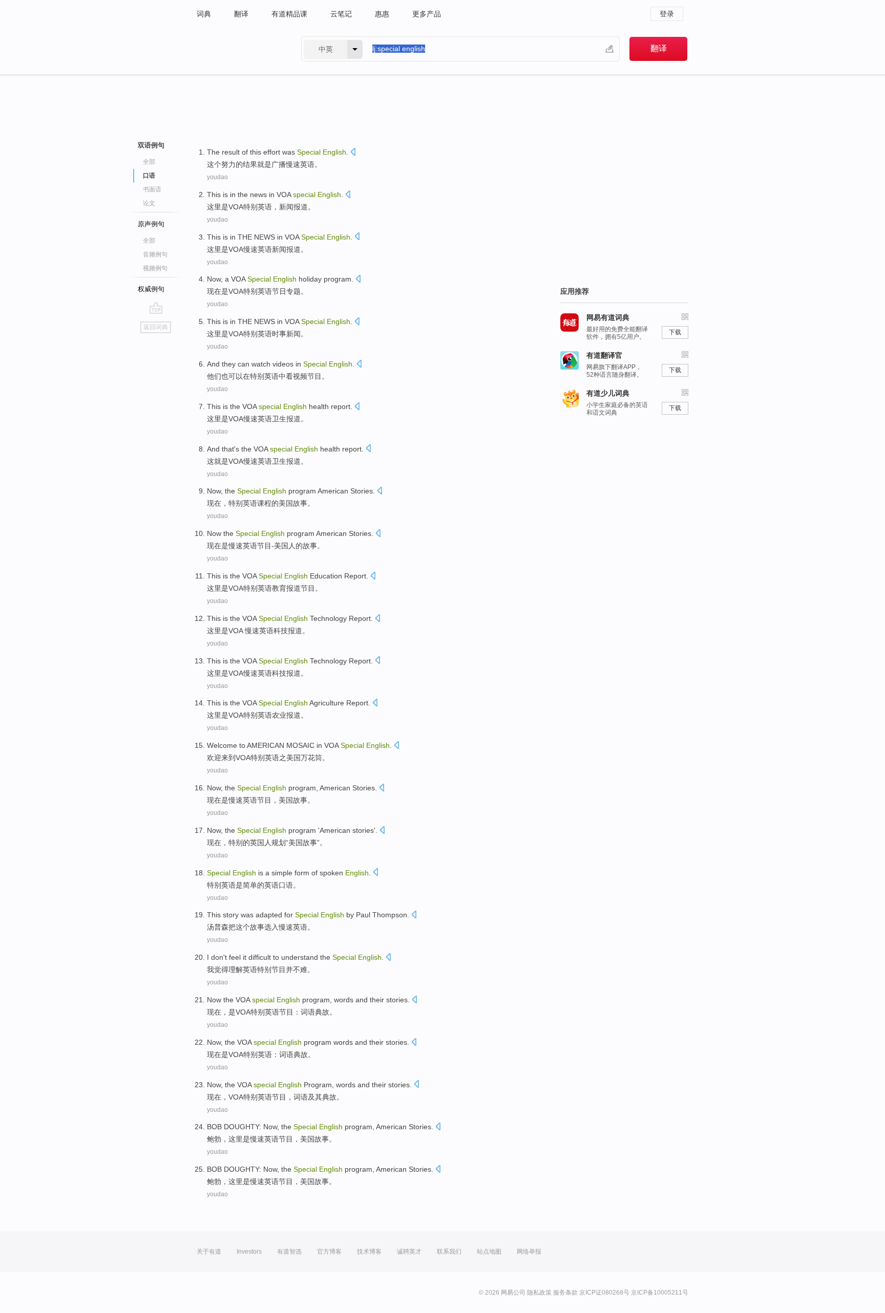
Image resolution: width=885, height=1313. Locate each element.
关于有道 (209, 1251)
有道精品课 (289, 14)
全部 (149, 161)
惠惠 (382, 14)
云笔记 (341, 14)
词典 (204, 14)
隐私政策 (539, 1292)
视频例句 (155, 268)
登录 (667, 14)
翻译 (241, 14)
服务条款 (565, 1292)
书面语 (152, 189)
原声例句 (151, 224)
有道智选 (289, 1251)
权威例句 (151, 289)
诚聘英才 (409, 1251)
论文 (149, 203)
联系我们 (449, 1251)
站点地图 (489, 1251)
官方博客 (329, 1251)
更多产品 (426, 14)
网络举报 (529, 1251)
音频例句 (155, 254)
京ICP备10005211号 (659, 1292)
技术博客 (369, 1251)
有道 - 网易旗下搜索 (239, 48)
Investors (249, 1251)
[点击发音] (352, 152)
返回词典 (155, 327)
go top (156, 308)
